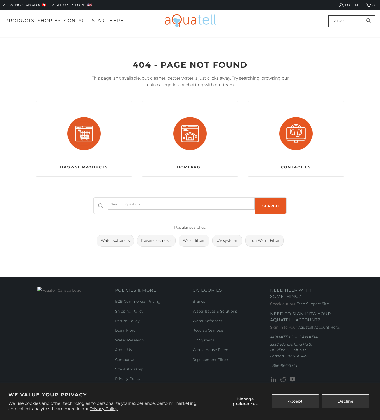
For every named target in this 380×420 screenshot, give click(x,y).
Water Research (129, 340)
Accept (295, 401)
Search (270, 206)
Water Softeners (207, 320)
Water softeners (115, 240)
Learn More (125, 330)
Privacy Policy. (104, 408)
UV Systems (204, 340)
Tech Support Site (313, 303)
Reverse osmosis (156, 240)
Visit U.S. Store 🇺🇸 (71, 5)
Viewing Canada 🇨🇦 (24, 5)
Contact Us (125, 359)
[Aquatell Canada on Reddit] (283, 379)
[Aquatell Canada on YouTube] (292, 379)
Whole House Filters (211, 349)
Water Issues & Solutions (215, 311)
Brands (199, 301)
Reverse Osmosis (208, 330)
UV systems (227, 240)
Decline (345, 401)
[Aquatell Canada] (190, 21)
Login (351, 5)
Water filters (194, 240)
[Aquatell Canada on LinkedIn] (274, 379)
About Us (123, 349)
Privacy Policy (128, 378)
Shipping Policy (129, 311)
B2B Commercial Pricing (138, 301)
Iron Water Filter (264, 240)
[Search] (368, 21)
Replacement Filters (211, 359)
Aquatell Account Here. (319, 327)
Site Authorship (129, 369)
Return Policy (127, 320)
